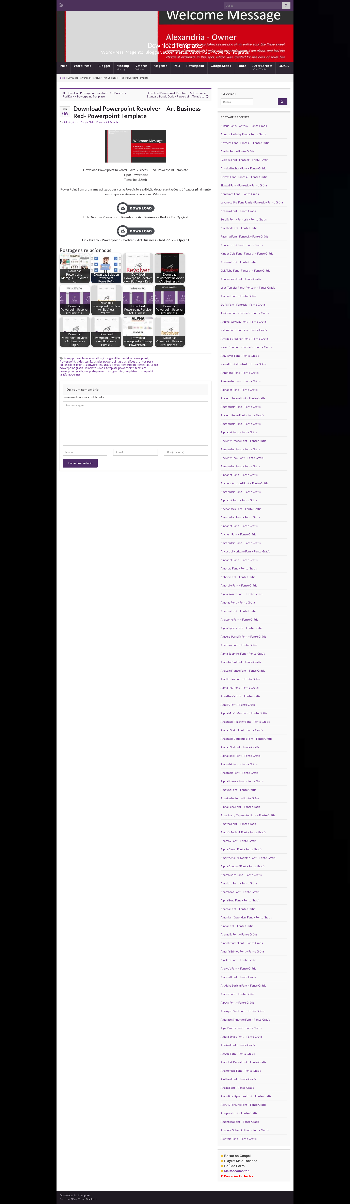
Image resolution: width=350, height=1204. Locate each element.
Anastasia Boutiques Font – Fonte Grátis (246, 738)
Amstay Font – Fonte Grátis (238, 602)
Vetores (141, 67)
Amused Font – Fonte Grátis (238, 296)
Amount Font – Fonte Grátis (238, 789)
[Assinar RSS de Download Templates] (61, 4)
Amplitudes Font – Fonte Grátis (240, 679)
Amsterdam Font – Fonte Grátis (241, 381)
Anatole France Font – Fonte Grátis (243, 670)
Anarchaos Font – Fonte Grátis (240, 892)
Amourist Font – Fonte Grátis (239, 764)
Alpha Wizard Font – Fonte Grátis (241, 594)
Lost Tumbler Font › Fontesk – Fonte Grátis (248, 287)
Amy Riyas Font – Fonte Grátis (240, 355)
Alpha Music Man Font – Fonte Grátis (244, 713)
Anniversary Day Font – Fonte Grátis (244, 321)
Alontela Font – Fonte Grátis (239, 1138)
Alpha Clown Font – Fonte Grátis (241, 849)
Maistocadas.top (235, 1171)
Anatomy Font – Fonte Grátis (239, 645)
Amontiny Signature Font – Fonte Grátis (246, 1096)
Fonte (241, 65)
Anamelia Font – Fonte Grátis (239, 934)
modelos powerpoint (134, 358)
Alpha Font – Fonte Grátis (237, 926)
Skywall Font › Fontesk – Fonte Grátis (244, 185)
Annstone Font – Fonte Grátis (240, 372)
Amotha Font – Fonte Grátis (238, 823)
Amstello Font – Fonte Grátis (239, 585)
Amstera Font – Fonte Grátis (239, 568)
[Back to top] (341, 1195)
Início (63, 65)
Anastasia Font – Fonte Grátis (239, 772)
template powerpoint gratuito (103, 371)
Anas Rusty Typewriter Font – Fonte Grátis (248, 815)
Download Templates (175, 45)
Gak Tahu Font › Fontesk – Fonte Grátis (245, 270)
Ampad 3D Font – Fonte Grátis (240, 747)
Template (115, 122)
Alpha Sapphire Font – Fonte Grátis (243, 653)
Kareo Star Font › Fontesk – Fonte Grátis (246, 347)
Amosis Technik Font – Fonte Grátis (243, 832)
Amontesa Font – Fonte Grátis (240, 1121)
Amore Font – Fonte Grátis (237, 994)
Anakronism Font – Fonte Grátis (241, 1070)
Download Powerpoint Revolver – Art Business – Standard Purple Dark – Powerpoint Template (177, 94)
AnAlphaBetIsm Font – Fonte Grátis (243, 985)
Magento (161, 65)
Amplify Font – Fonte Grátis (238, 704)
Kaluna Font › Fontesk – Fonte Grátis (244, 330)
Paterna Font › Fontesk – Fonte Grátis (244, 236)
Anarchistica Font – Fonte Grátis (241, 875)
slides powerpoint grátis (111, 361)
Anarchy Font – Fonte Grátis (238, 840)
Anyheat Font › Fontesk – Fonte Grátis (245, 142)
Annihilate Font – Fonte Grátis (240, 194)
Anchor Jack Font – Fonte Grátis (241, 508)
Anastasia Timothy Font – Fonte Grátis (245, 721)
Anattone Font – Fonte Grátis (239, 619)
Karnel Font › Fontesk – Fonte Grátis (244, 364)
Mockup (123, 67)
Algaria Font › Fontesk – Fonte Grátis (244, 125)
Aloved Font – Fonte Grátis (238, 1053)
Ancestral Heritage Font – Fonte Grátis (245, 551)
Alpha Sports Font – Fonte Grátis (241, 628)
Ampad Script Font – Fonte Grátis (242, 730)
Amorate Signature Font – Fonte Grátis (245, 1019)
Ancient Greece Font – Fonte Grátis (243, 440)
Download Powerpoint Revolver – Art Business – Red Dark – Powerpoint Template (95, 94)
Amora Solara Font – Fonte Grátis (241, 1036)
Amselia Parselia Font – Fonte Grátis (243, 636)
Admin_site (70, 122)
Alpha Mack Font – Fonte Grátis (240, 755)
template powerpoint (120, 368)
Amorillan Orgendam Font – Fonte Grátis (246, 917)
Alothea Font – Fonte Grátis (238, 1079)
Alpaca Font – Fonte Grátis (237, 1002)
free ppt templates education (83, 358)
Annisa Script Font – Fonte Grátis (242, 245)
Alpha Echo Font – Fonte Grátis (240, 806)
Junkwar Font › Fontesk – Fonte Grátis (245, 313)
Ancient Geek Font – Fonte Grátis (242, 457)
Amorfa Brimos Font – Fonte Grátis (243, 951)
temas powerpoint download (130, 364)
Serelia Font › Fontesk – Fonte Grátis (244, 219)
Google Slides (221, 65)
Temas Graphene (87, 1199)
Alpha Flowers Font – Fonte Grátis (242, 781)
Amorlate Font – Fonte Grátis (239, 883)
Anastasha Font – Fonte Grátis (240, 798)
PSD (177, 65)
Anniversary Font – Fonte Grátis (241, 279)
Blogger (104, 65)
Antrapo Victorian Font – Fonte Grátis (245, 338)
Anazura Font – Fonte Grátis (238, 611)
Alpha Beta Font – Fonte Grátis (240, 900)
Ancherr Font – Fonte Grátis (238, 534)
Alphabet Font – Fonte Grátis (239, 389)
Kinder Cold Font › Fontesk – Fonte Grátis (247, 253)
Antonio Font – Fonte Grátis (238, 262)
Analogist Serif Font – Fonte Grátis (243, 1011)
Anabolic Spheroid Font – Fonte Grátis (245, 1130)
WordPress (82, 65)
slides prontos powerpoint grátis (89, 364)
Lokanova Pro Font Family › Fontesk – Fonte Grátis (252, 202)
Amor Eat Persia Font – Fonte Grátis (243, 1062)
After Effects (262, 67)
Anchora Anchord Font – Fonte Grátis (244, 483)
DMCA (284, 65)
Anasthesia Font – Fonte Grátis (240, 696)
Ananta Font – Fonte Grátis (238, 909)
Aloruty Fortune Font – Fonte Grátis (243, 1104)
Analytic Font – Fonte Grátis (238, 968)
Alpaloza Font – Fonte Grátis (238, 960)
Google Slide (111, 358)
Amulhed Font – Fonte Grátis (239, 228)
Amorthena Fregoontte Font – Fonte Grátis (248, 857)
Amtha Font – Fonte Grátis (237, 151)
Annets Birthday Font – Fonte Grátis (244, 134)
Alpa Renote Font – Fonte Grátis (241, 1028)
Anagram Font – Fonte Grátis (239, 1113)
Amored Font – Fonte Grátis (238, 977)
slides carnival (85, 361)
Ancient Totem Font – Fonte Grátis (243, 398)
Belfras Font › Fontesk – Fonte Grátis (244, 177)
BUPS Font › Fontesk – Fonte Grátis (243, 304)
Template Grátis (94, 368)
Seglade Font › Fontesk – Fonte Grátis (244, 160)
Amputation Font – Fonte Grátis (241, 662)
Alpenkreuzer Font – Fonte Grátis (242, 943)
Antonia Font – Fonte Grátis (238, 211)
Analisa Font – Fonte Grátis (238, 1045)
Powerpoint (195, 65)
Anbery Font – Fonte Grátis (238, 577)
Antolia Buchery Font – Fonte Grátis (243, 168)
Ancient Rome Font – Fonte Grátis (242, 415)
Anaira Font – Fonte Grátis (237, 1087)
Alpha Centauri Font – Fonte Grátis (243, 866)
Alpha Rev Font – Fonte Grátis (240, 687)
